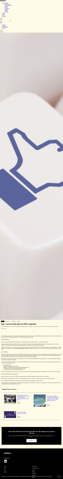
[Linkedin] (5, 461)
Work (3, 14)
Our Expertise (5, 3)
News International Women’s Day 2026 (21, 413)
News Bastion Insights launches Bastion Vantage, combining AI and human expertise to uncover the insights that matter (53, 398)
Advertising (7, 4)
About (3, 13)
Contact (3, 16)
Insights (6, 9)
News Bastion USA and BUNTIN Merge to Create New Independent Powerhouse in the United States (23, 397)
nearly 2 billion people (19, 348)
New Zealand (5, 27)
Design (6, 6)
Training (6, 11)
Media (6, 10)
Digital (6, 7)
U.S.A (3, 28)
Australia (4, 25)
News (3, 15)
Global (3, 24)
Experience (7, 8)
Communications (8, 5)
